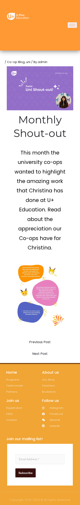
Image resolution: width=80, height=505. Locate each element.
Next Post (40, 353)
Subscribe (25, 473)
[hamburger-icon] (72, 25)
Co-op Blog (16, 62)
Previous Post (40, 342)
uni (28, 62)
